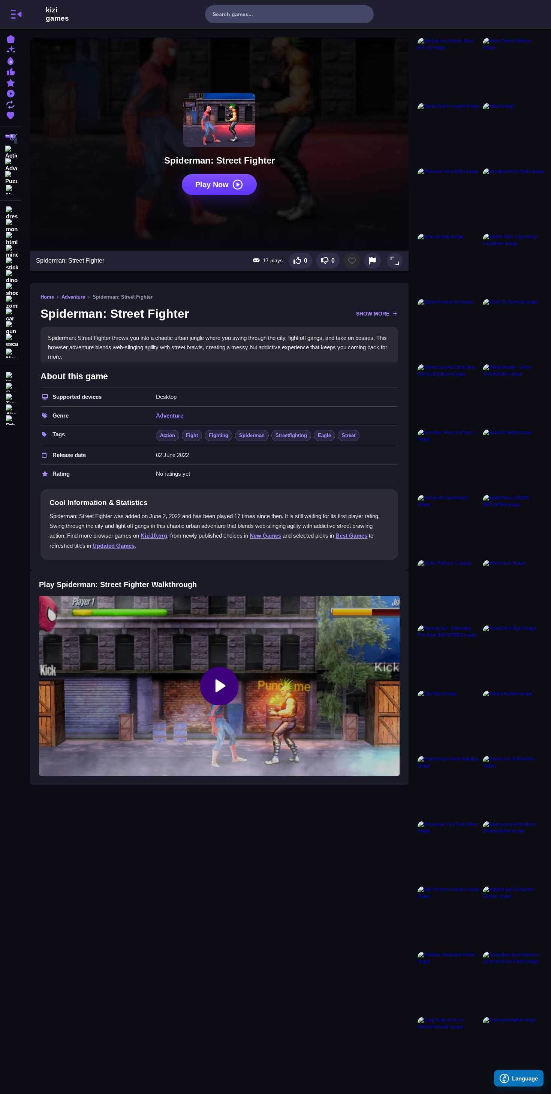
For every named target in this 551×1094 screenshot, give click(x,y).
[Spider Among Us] (449, 330)
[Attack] (514, 134)
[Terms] (10, 397)
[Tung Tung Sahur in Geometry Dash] (449, 1048)
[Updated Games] (10, 103)
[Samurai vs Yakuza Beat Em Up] (449, 69)
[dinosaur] (10, 276)
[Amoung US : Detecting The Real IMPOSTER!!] (449, 656)
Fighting (218, 435)
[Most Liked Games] (10, 71)
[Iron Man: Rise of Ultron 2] (449, 460)
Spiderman (252, 435)
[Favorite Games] (10, 114)
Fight (192, 435)
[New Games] (10, 49)
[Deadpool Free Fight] (514, 199)
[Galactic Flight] (514, 460)
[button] (395, 261)
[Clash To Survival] (514, 330)
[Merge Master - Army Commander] (514, 395)
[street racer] (514, 591)
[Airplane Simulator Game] (449, 982)
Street (348, 435)
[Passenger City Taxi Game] (449, 852)
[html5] (10, 238)
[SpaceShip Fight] (514, 656)
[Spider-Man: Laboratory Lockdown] (514, 264)
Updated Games (114, 545)
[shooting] (10, 289)
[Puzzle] (10, 177)
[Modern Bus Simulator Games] (514, 917)
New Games (265, 535)
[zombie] (10, 302)
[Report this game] (372, 261)
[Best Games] (10, 60)
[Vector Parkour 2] (449, 591)
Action (167, 435)
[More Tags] (10, 352)
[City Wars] (449, 721)
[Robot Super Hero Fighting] (449, 787)
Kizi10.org (154, 535)
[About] (10, 408)
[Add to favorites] (352, 261)
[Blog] (10, 375)
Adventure (73, 297)
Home (47, 297)
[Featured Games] (10, 82)
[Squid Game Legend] (449, 134)
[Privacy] (10, 419)
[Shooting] (10, 138)
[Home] (10, 38)
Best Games (351, 535)
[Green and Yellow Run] (514, 787)
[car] (10, 315)
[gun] (10, 328)
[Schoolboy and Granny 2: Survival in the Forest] (514, 982)
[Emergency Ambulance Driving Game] (514, 852)
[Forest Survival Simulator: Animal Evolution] (449, 395)
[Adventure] (10, 164)
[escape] (10, 340)
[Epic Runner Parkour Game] (449, 917)
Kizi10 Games (57, 14)
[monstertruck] (10, 225)
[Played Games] (10, 92)
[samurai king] (449, 264)
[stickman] (10, 264)
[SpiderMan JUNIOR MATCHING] (514, 525)
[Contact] (10, 386)
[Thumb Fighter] (514, 721)
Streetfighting (291, 435)
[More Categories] (10, 188)
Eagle (324, 435)
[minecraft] (10, 251)
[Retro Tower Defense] (514, 69)
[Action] (10, 151)
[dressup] (10, 213)
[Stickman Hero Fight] (449, 199)
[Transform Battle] (514, 1048)
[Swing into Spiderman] (449, 525)
